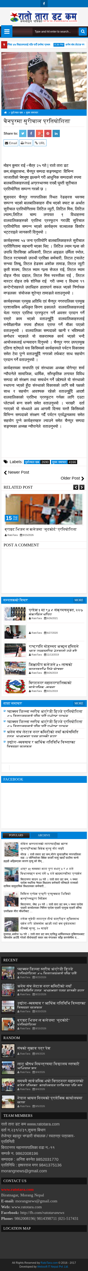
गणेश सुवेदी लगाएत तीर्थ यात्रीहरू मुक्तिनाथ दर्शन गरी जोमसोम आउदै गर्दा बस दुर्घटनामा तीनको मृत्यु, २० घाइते (50, 923)
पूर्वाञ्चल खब (37, 462)
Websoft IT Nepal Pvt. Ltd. (53, 1266)
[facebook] (44, 3)
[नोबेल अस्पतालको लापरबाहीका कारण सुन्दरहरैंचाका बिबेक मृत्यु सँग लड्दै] (12, 849)
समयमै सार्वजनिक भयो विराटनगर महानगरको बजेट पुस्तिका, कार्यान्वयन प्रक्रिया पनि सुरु (50, 1083)
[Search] (83, 32)
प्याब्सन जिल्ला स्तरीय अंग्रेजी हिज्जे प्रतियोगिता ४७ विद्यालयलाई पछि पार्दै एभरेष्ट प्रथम (45, 715)
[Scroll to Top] (81, 1264)
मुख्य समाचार (64, 462)
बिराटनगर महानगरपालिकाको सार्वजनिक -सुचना (50, 685)
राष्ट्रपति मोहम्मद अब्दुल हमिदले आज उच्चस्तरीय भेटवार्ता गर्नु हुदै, (54, 648)
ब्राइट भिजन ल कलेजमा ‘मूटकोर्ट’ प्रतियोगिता (41, 529)
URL (41, 143)
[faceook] (44, 767)
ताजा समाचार (12, 703)
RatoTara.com (49, 1262)
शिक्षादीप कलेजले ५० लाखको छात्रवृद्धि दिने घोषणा (50, 666)
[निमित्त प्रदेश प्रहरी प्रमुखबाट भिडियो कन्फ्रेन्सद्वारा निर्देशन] (12, 899)
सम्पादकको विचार (15, 600)
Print (27, 143)
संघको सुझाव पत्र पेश (34, 1048)
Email (12, 143)
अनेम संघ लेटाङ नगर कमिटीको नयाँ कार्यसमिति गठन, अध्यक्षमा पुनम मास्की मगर (43, 735)
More (78, 600)
